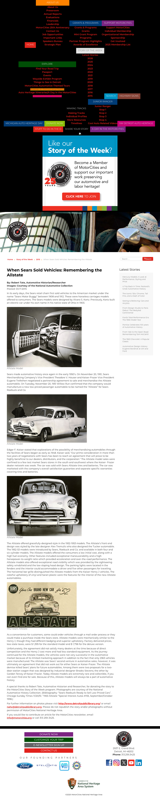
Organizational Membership (118, 35)
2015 (90, 96)
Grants (86, 31)
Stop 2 (102, 113)
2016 (90, 93)
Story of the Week (90, 51)
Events (47, 76)
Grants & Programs (85, 23)
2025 (90, 62)
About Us (53, 3)
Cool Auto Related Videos (102, 123)
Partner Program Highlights (85, 41)
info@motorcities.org (19, 718)
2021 (90, 76)
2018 (90, 86)
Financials (52, 21)
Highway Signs (129, 96)
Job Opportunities (52, 35)
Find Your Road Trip (47, 69)
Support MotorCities (118, 23)
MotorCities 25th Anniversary (52, 28)
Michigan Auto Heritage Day (24, 123)
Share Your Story (76, 129)
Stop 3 (102, 117)
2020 (90, 82)
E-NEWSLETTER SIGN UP (48, 745)
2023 (90, 69)
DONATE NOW (54, 123)
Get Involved (118, 41)
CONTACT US (49, 750)
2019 (90, 79)
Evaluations (52, 18)
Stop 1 (102, 110)
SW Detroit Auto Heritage (136, 123)
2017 (90, 89)
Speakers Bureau (52, 41)
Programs (85, 38)
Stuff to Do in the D (48, 129)
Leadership (52, 24)
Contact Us (52, 31)
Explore (47, 64)
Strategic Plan (52, 45)
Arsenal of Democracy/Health (47, 89)
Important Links (52, 38)
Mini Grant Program (85, 35)
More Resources (76, 120)
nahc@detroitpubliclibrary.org (24, 707)
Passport (47, 72)
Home (30, 45)
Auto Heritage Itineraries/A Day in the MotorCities (47, 93)
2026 (90, 59)
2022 (90, 72)
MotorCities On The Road (47, 96)
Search (111, 96)
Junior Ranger (102, 102)
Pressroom (52, 11)
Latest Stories (90, 55)
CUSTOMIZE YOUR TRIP (49, 739)
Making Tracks (76, 109)
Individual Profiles (76, 117)
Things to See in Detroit (47, 82)
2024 (90, 65)
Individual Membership (118, 31)
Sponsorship (118, 38)
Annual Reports (53, 14)
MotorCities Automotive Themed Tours (47, 86)
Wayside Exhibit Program (47, 79)
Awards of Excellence (85, 45)
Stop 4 (102, 120)
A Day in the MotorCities (108, 129)
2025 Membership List (117, 45)
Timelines (76, 123)
